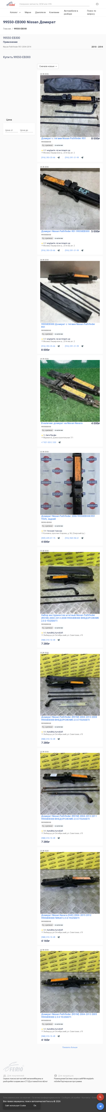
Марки (28, 12)
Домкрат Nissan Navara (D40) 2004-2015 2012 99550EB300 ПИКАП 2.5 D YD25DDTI (66, 916)
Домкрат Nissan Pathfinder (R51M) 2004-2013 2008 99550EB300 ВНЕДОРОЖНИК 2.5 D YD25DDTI (69, 718)
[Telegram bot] (100, 1106)
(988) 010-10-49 (48, 640)
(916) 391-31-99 (72, 157)
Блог (46, 1081)
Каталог (14, 12)
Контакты (86, 1098)
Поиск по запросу (91, 12)
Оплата (40, 1081)
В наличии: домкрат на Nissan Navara (61, 423)
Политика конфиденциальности (46, 1098)
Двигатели (40, 12)
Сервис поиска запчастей (14, 1079)
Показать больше (69, 1047)
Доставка (33, 1081)
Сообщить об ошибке (71, 1098)
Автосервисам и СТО (19, 1081)
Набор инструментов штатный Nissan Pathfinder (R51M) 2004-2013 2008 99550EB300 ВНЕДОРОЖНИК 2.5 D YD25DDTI (70, 618)
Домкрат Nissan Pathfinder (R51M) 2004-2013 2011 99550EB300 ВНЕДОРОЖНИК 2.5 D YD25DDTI (69, 817)
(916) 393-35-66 (48, 157)
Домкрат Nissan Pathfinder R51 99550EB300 (65, 231)
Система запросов (73, 1079)
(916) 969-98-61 (72, 538)
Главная (7, 28)
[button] (100, 1097)
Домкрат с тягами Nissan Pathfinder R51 (63, 138)
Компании (54, 12)
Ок (35, 1105)
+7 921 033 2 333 (48, 442)
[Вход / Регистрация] (97, 4)
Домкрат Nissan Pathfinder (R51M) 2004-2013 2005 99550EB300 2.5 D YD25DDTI (69, 1015)
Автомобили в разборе (71, 12)
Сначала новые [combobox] (46, 66)
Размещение (59, 1079)
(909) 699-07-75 (48, 538)
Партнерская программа (71, 1081)
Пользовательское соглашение (16, 1098)
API (82, 1079)
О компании (97, 1098)
